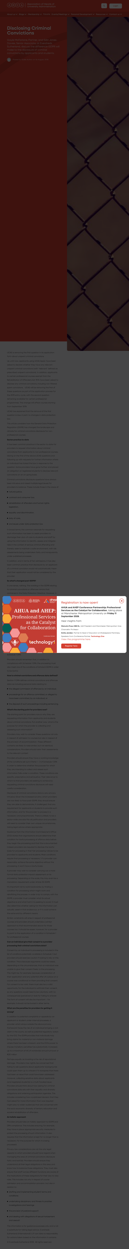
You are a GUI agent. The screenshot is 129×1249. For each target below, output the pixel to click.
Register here (71, 646)
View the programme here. (76, 639)
